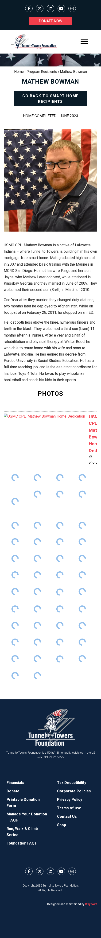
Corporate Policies (74, 791)
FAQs (13, 820)
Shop (61, 825)
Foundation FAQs (22, 843)
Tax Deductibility (71, 782)
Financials (15, 782)
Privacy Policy (69, 799)
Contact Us (67, 816)
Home (19, 72)
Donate (13, 791)
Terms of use (69, 808)
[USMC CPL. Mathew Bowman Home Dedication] (44, 416)
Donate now (50, 21)
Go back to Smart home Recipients (50, 99)
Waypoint (91, 904)
